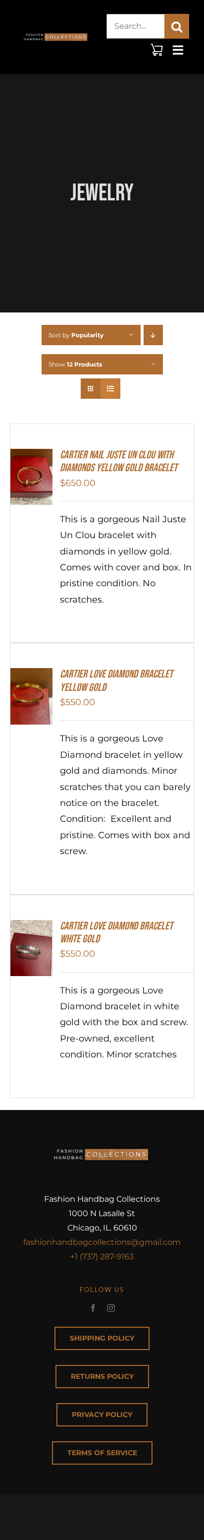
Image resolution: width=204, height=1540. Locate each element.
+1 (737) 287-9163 (102, 1256)
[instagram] (111, 1308)
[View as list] (110, 388)
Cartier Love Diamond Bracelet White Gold (116, 933)
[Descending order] (153, 335)
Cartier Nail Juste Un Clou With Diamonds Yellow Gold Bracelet (118, 461)
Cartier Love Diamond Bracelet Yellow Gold (116, 681)
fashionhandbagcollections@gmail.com (102, 1242)
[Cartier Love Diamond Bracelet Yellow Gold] (31, 676)
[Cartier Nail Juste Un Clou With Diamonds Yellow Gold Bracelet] (31, 456)
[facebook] (93, 1308)
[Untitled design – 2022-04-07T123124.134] (56, 31)
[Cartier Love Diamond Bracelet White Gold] (31, 928)
